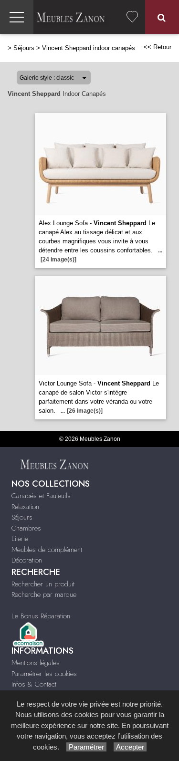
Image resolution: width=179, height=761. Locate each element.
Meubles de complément (46, 549)
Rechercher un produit (42, 584)
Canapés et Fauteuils (41, 495)
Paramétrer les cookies (44, 673)
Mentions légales (35, 662)
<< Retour (157, 47)
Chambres (26, 528)
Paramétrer (86, 747)
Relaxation (25, 506)
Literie (19, 538)
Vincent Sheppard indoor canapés (88, 48)
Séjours (23, 48)
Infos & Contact (33, 684)
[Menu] (16, 17)
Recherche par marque (43, 594)
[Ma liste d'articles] (132, 17)
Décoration (26, 560)
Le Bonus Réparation (40, 616)
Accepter (130, 747)
